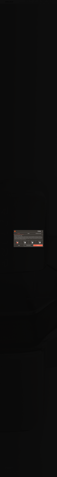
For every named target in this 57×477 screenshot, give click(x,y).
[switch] (25, 242)
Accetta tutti (38, 245)
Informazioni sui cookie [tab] (38, 233)
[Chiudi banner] (42, 231)
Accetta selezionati (28, 245)
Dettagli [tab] (28, 233)
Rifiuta (19, 245)
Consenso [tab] (18, 233)
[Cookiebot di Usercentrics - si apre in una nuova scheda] (38, 231)
